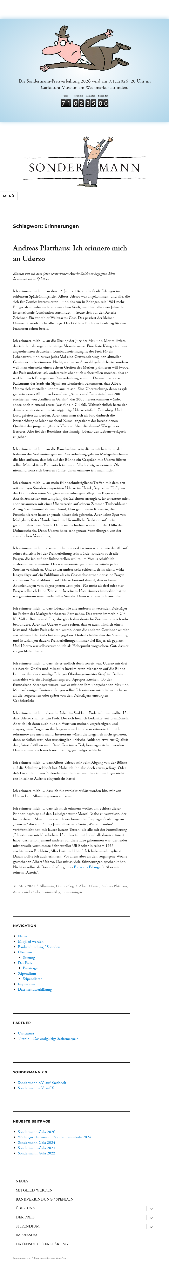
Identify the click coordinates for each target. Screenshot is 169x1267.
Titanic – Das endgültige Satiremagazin (48, 1038)
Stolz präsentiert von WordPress (50, 1258)
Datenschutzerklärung (35, 989)
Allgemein (47, 886)
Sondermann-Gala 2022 (36, 1153)
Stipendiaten (32, 978)
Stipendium (27, 973)
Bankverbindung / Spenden (39, 946)
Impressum (26, 984)
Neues (22, 936)
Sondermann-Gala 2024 (36, 1142)
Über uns (25, 952)
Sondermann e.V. (22, 1258)
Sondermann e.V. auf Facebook (42, 1082)
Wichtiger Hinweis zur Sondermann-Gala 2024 (54, 1137)
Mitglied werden (30, 941)
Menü (8, 196)
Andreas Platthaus (114, 886)
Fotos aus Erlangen (88, 867)
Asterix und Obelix (26, 892)
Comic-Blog (65, 886)
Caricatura (26, 1033)
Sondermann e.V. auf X (36, 1088)
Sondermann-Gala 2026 (36, 1131)
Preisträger (31, 968)
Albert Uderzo (89, 886)
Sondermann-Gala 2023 (36, 1148)
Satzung (29, 957)
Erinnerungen (72, 892)
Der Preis (25, 963)
